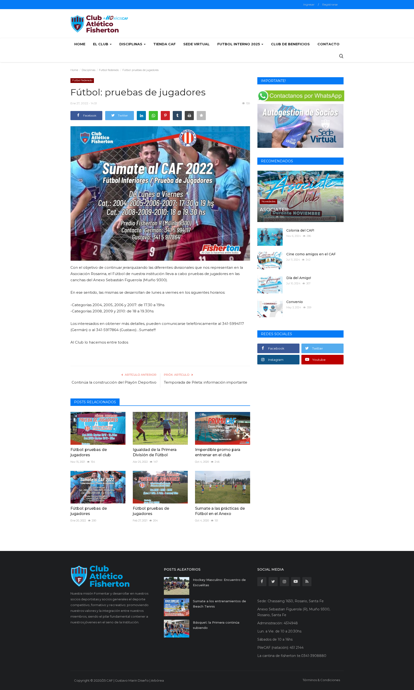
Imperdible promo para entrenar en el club (217, 452)
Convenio (294, 302)
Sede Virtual (196, 44)
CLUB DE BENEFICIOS (290, 44)
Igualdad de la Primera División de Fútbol (155, 452)
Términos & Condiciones (321, 680)
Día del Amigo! (298, 278)
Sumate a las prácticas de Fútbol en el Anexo (220, 511)
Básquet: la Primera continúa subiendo (216, 625)
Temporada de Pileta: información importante (205, 382)
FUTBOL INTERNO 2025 (239, 44)
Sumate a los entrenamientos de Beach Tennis (219, 603)
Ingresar (309, 4)
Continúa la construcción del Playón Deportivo (114, 382)
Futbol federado (109, 70)
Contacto (328, 44)
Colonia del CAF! (300, 230)
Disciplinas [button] (131, 44)
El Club (101, 44)
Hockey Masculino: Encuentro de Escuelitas (219, 582)
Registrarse (330, 4)
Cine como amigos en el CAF (311, 254)
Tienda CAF (164, 44)
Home (79, 44)
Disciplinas (88, 70)
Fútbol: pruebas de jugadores (88, 452)
